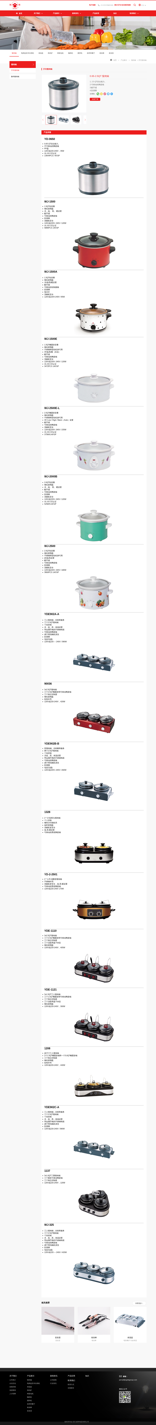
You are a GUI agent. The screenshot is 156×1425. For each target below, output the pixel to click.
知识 (87, 1376)
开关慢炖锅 (15, 70)
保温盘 (40, 53)
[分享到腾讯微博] (101, 93)
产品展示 (124, 60)
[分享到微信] (97, 93)
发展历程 (12, 1387)
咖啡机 (70, 53)
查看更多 (138, 1303)
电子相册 (92, 5)
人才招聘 (12, 1394)
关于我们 (13, 1376)
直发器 (111, 53)
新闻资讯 (53, 1376)
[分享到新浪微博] (104, 93)
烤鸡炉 (50, 53)
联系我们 (71, 1380)
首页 (115, 60)
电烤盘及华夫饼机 (27, 53)
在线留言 (71, 1388)
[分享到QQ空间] (108, 93)
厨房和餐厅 (91, 53)
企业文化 (12, 1383)
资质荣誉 (12, 1390)
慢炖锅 (14, 53)
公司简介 (12, 1380)
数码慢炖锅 (15, 76)
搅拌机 (80, 53)
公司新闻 (53, 1380)
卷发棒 (101, 53)
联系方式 (71, 1384)
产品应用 (71, 1376)
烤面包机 (60, 53)
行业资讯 (53, 1383)
